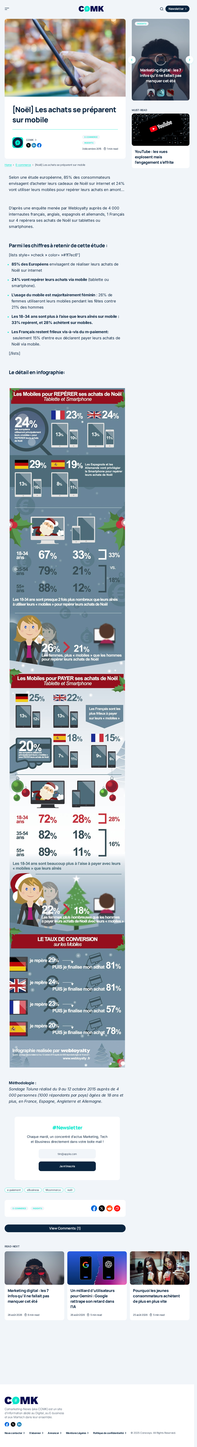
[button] (7, 8)
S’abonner (35, 1433)
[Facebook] (7, 1424)
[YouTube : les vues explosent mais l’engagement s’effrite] (160, 130)
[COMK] (17, 142)
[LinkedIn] (19, 1424)
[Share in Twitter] (102, 1208)
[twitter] (28, 145)
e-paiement (13, 1189)
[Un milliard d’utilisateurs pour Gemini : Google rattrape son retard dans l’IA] (97, 1268)
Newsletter (176, 9)
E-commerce (91, 137)
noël (69, 1189)
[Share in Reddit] (109, 1208)
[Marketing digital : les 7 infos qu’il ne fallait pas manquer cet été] (160, 59)
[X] (13, 1424)
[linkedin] (34, 145)
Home (8, 164)
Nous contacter (13, 1433)
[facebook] (39, 145)
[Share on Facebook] (94, 1208)
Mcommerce (53, 1189)
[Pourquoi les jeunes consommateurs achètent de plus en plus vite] (159, 1268)
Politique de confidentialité (108, 1433)
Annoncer (53, 1433)
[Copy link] (117, 1208)
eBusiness (33, 1189)
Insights (88, 143)
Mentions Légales (76, 1433)
